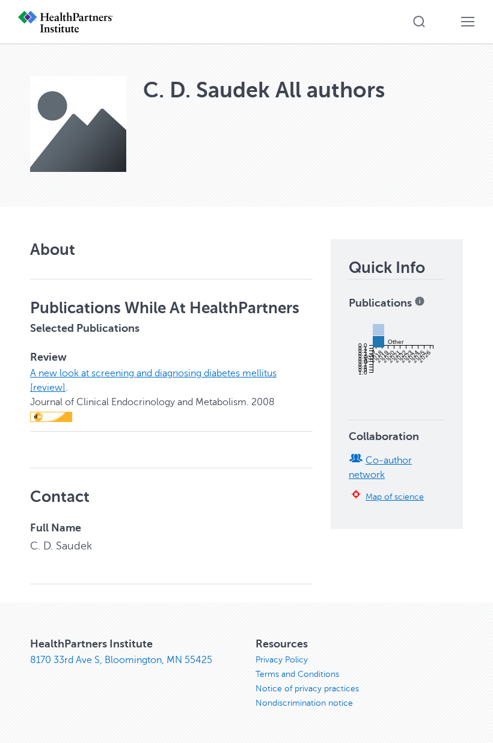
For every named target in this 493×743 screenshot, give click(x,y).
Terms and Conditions (297, 674)
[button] (419, 21)
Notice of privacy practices (307, 688)
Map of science (395, 496)
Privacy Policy (282, 659)
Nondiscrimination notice (304, 703)
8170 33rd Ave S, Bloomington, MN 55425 (121, 660)
